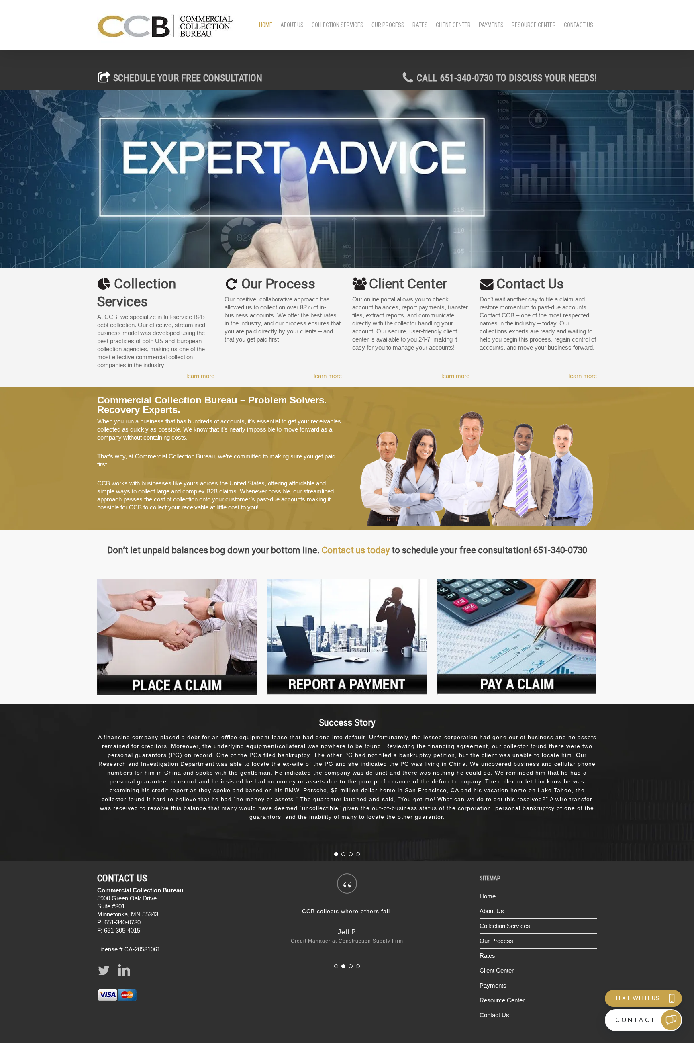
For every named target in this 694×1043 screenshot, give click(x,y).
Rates (487, 929)
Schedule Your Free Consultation (187, 78)
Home (488, 869)
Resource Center (502, 973)
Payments (493, 958)
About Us (492, 884)
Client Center (497, 944)
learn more (200, 375)
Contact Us (494, 988)
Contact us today (356, 550)
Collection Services (505, 899)
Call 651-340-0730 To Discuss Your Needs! (505, 78)
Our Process (496, 914)
